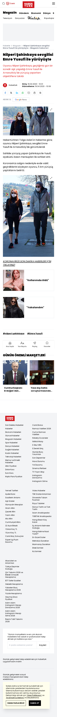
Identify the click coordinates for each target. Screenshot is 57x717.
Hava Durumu (38, 461)
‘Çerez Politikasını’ (34, 695)
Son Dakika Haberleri (14, 425)
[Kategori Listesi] (53, 3)
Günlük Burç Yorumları (37, 453)
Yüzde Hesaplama (13, 593)
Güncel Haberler (12, 435)
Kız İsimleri (36, 551)
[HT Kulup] (34, 18)
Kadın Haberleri (12, 453)
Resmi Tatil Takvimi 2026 (14, 620)
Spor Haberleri (11, 442)
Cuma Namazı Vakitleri (39, 433)
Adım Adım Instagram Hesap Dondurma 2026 (13, 605)
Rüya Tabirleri (38, 503)
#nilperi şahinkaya (13, 333)
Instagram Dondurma (37, 476)
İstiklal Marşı (37, 441)
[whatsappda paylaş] (22, 92)
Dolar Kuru (9, 469)
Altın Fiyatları (11, 466)
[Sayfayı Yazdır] (34, 92)
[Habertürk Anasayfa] (28, 4)
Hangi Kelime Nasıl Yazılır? (40, 532)
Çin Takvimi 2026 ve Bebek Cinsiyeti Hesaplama (14, 574)
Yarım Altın (10, 515)
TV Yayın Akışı (38, 472)
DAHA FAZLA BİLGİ (15, 703)
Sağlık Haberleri (12, 449)
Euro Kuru (9, 473)
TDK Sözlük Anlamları (41, 494)
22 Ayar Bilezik (11, 525)
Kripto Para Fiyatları (13, 476)
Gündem (24, 13)
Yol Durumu (37, 465)
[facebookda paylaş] (5, 92)
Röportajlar (49, 18)
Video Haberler (38, 490)
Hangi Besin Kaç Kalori (39, 521)
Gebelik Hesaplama (14, 584)
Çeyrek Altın (10, 511)
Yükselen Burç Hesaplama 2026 (13, 588)
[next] (52, 377)
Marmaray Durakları (41, 544)
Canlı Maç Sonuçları (14, 536)
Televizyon (7, 18)
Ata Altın (9, 518)
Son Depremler (38, 458)
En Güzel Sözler (38, 537)
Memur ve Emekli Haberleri (12, 461)
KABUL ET (34, 703)
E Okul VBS (36, 445)
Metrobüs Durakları (40, 541)
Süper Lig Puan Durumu (11, 540)
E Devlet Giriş (37, 448)
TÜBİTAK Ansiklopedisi (41, 516)
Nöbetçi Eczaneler (40, 438)
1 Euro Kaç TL (10, 532)
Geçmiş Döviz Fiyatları (11, 598)
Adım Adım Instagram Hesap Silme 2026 (13, 613)
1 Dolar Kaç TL (11, 529)
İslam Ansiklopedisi (41, 513)
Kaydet (42, 645)
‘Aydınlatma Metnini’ (15, 697)
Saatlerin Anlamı (12, 497)
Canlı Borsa (37, 425)
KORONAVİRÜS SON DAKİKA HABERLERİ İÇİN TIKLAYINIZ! (27, 263)
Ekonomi (36, 13)
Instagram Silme (39, 481)
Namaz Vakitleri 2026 (41, 428)
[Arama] (3, 3)
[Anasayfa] (10, 418)
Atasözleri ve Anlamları (10, 561)
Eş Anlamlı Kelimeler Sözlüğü (41, 526)
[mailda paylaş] (28, 92)
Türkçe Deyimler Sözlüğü (12, 567)
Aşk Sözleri (9, 501)
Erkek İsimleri (37, 548)
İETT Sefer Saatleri (13, 580)
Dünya (46, 13)
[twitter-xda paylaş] (11, 92)
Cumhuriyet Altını (12, 522)
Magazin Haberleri (13, 439)
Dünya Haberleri (12, 446)
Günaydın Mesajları (14, 504)
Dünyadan (20, 18)
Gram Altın (10, 508)
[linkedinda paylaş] (17, 92)
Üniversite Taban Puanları (39, 498)
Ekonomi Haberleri (13, 432)
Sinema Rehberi (39, 468)
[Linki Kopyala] (40, 92)
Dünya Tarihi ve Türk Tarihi (41, 508)
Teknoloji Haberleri (13, 456)
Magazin (10, 13)
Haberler (6, 45)
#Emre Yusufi (35, 333)
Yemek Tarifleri (11, 490)
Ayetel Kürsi (10, 494)
